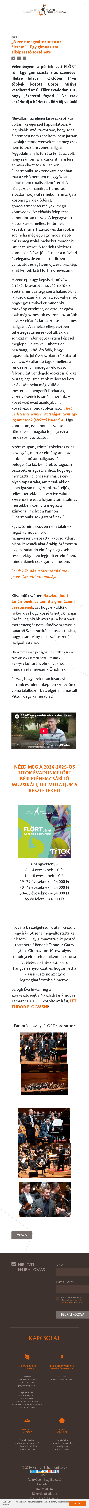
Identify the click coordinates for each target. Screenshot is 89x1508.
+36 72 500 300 (27, 1382)
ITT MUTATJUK (56, 785)
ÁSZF (44, 1475)
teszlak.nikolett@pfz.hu (27, 1446)
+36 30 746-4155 (27, 1449)
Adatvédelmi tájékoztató (44, 1480)
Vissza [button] (22, 1235)
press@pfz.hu (62, 1446)
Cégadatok (44, 1484)
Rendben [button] (77, 1503)
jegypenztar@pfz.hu (27, 1386)
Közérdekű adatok (44, 1494)
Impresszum (44, 1489)
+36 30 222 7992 (62, 1449)
